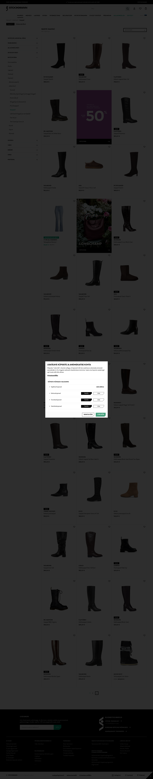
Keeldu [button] (86, 393)
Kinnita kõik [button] (88, 414)
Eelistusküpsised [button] (55, 393)
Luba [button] (98, 393)
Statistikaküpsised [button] (55, 406)
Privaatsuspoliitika (52, 375)
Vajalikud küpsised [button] (55, 387)
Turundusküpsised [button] (55, 400)
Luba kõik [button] (100, 414)
